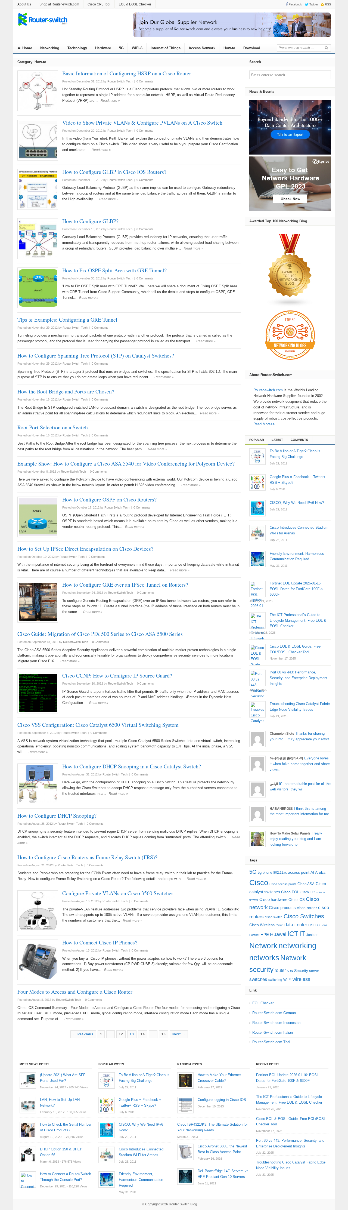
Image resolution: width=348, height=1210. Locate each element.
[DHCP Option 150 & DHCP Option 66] (28, 1155)
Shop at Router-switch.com (59, 4)
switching (275, 980)
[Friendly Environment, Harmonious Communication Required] (257, 559)
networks (264, 958)
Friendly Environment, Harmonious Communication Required (141, 1179)
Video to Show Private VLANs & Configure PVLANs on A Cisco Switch (142, 122)
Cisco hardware (273, 899)
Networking (49, 48)
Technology (77, 48)
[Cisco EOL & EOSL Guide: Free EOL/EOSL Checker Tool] (257, 652)
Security (301, 971)
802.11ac (280, 873)
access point (298, 872)
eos (324, 925)
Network (263, 945)
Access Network (202, 48)
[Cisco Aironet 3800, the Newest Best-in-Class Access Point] (185, 1152)
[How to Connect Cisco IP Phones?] (37, 960)
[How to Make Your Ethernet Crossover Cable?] (185, 1080)
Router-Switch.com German (274, 1013)
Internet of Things (166, 48)
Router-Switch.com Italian (272, 1032)
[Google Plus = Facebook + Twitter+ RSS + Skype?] (257, 482)
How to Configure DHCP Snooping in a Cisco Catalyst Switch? (131, 766)
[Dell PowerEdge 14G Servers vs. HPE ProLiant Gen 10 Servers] (185, 1176)
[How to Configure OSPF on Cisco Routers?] (37, 517)
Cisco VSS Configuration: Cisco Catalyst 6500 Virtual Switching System (98, 724)
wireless (301, 979)
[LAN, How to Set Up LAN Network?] (28, 1105)
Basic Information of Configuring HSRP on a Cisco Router (126, 73)
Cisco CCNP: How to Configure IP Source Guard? (117, 675)
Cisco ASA (306, 884)
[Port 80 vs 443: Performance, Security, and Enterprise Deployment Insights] (257, 678)
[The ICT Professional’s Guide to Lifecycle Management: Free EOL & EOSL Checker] (257, 620)
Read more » (110, 101)
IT (302, 933)
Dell (311, 925)
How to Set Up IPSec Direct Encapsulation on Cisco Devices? (85, 548)
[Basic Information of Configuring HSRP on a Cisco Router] (37, 90)
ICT (292, 933)
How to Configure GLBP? (90, 221)
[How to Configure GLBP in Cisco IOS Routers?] (37, 189)
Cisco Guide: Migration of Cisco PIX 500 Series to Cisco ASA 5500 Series (100, 634)
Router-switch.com (268, 390)
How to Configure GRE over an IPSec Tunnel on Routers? (125, 584)
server (314, 971)
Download (251, 48)
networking (297, 945)
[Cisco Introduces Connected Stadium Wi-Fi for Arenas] (257, 533)
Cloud (279, 925)
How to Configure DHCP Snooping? (57, 815)
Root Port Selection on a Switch (52, 427)
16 (163, 1034)
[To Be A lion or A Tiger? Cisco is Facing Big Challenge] (257, 456)
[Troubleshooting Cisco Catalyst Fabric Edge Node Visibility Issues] (257, 709)
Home (26, 48)
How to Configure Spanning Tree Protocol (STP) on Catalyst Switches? (95, 355)
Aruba (320, 872)
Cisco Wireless (262, 925)
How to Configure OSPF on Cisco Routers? (109, 499)
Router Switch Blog (183, 1204)
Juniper (312, 935)
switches (258, 979)
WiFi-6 (137, 48)
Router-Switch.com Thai (271, 1042)
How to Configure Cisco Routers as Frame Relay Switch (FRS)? (87, 857)
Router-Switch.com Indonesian (276, 1023)
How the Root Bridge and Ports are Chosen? (65, 391)
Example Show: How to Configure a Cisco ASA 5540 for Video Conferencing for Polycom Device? (126, 463)
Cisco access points (282, 884)
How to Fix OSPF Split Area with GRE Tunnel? (114, 270)
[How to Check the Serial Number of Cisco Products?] (28, 1130)
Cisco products (282, 907)
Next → (178, 1034)
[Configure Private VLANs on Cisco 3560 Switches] (37, 910)
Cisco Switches (304, 916)
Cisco (258, 882)
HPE (264, 934)
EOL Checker (263, 1003)
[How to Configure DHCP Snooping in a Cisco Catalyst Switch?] (37, 783)
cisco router (307, 908)
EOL (318, 925)
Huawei (278, 934)
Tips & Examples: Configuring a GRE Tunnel (67, 319)
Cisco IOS (296, 900)
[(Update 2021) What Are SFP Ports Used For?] (28, 1080)
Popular (256, 439)
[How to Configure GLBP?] (37, 238)
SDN (290, 970)
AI (312, 872)
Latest (277, 439)
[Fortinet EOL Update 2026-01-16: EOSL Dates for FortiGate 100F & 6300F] (257, 589)
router (280, 970)
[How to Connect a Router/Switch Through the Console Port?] (28, 1179)
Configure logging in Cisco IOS (222, 1100)
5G (121, 48)
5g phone (265, 872)
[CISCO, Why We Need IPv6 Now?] (257, 508)
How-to (229, 48)
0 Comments (144, 81)
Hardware (103, 48)
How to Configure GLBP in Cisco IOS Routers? (114, 172)
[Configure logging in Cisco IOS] (185, 1105)
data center (295, 924)
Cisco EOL (290, 892)
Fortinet (254, 935)
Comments (299, 439)
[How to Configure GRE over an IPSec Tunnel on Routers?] (37, 602)
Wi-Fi (287, 980)
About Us (24, 4)
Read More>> (264, 424)
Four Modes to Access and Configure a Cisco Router (74, 991)
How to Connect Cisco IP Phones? (99, 942)
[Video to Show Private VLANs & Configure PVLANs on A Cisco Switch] (37, 140)
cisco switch (273, 917)
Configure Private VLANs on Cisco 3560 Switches (117, 893)
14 (143, 1034)
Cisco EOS (308, 892)
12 (121, 1034)
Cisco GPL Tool (99, 4)
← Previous (83, 1034)
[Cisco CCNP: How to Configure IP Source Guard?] (37, 693)
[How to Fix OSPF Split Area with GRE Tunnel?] (37, 287)
